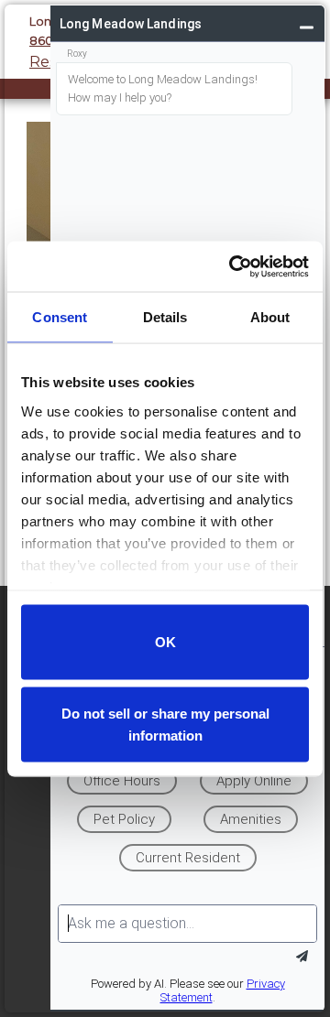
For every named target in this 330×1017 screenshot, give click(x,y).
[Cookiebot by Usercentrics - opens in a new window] (233, 266)
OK (165, 642)
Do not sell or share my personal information (165, 723)
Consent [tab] (59, 317)
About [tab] (270, 317)
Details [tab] (165, 317)
